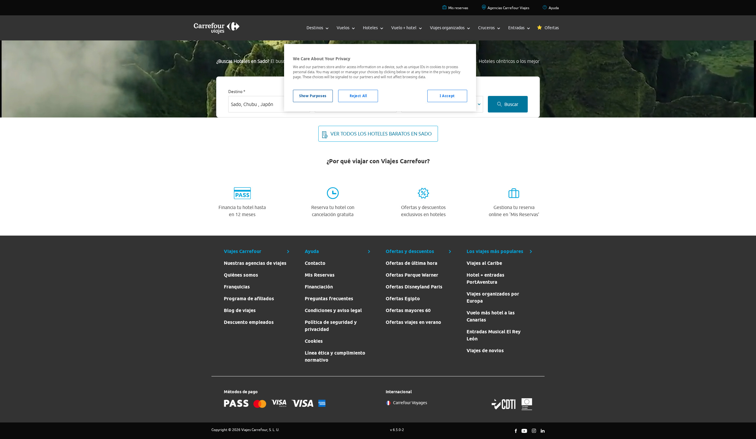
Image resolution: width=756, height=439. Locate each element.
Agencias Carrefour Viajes (508, 8)
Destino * (236, 91)
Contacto (315, 263)
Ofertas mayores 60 (408, 310)
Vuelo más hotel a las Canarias (491, 316)
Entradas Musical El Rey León (494, 335)
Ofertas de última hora (411, 263)
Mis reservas (458, 8)
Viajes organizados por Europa (493, 297)
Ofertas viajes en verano (413, 322)
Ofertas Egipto (403, 298)
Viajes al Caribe (484, 263)
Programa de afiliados (249, 298)
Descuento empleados (249, 322)
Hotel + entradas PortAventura (485, 278)
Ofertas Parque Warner (412, 275)
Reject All (358, 96)
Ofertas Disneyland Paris (414, 287)
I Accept (447, 96)
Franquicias (237, 287)
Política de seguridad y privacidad (331, 325)
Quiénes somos (241, 275)
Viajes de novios (485, 350)
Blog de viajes (240, 310)
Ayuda (554, 8)
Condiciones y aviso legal (333, 310)
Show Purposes (312, 96)
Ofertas (552, 27)
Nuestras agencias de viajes (255, 263)
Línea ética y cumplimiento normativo (335, 356)
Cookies (314, 341)
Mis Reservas (320, 275)
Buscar (511, 104)
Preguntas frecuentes (329, 298)
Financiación (319, 287)
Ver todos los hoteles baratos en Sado (381, 133)
